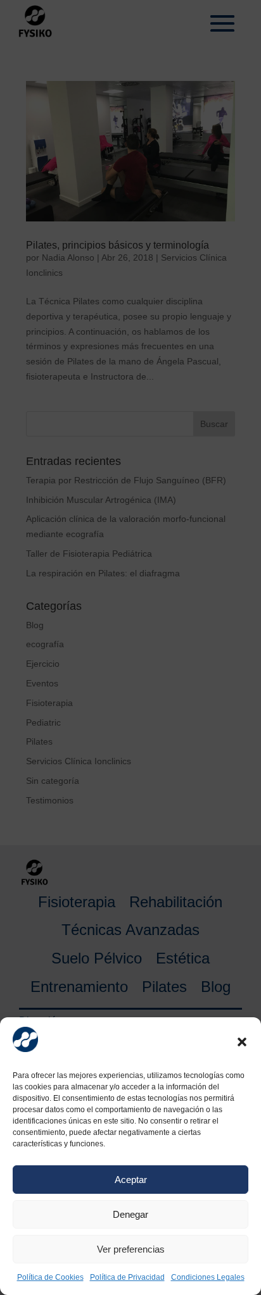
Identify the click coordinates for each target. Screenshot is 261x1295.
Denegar (130, 1214)
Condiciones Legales (208, 1277)
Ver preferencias (131, 1249)
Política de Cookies (50, 1277)
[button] (242, 1042)
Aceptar (131, 1179)
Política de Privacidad (127, 1277)
